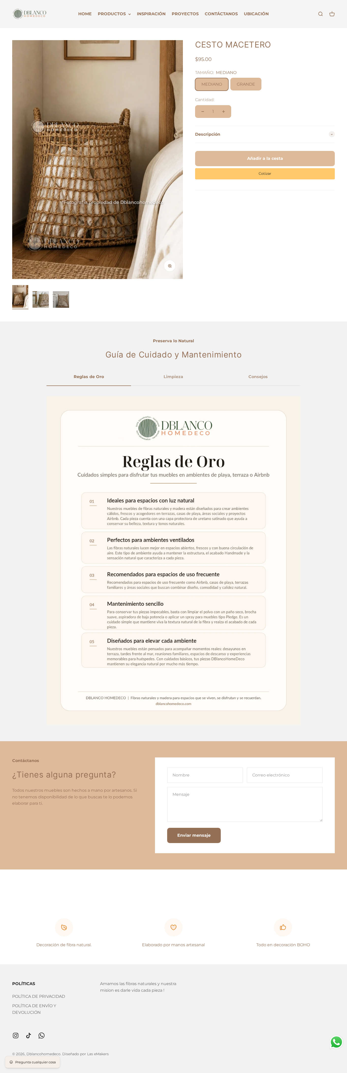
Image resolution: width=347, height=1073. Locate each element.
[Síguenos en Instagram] (15, 1035)
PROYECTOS (185, 13)
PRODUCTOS (112, 13)
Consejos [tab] (258, 376)
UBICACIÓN (256, 13)
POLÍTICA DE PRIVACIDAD (38, 996)
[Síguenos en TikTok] (28, 1035)
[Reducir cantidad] (202, 111)
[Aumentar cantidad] (223, 111)
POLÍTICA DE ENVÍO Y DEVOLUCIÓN (34, 1009)
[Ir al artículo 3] (61, 300)
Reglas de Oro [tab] (89, 376)
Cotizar (265, 174)
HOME (85, 13)
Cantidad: (204, 100)
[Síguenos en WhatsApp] (41, 1035)
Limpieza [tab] (173, 376)
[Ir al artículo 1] (20, 297)
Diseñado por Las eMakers (85, 1054)
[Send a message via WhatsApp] (336, 1042)
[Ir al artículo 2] (41, 300)
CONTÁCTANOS (221, 13)
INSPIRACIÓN (151, 13)
